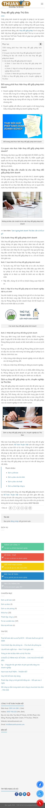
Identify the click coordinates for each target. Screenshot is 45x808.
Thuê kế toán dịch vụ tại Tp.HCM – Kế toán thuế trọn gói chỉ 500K (22, 639)
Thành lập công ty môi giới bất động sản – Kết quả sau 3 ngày (21, 681)
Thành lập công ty (12, 545)
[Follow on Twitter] (24, 794)
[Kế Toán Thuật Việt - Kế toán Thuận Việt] (19, 4)
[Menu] (42, 3)
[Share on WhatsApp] (10, 508)
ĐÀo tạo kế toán (11, 574)
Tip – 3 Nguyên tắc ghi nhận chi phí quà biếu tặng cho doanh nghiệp (20, 666)
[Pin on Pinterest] (26, 508)
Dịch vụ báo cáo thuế (15, 482)
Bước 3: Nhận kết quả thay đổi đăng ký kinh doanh (24, 74)
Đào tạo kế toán (6, 625)
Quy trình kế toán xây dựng (10, 676)
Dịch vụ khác (5, 604)
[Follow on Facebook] (16, 794)
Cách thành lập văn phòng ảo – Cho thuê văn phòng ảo (21, 645)
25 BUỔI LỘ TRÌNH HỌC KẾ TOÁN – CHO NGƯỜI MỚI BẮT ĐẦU (22, 659)
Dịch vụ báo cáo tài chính (16, 477)
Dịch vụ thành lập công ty (16, 486)
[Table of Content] (40, 44)
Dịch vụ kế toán (13, 473)
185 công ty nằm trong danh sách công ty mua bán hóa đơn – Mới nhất (22, 688)
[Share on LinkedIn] (30, 508)
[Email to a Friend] (22, 508)
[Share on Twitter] (18, 508)
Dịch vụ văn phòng (7, 608)
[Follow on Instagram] (20, 794)
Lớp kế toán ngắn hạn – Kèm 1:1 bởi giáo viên (17, 649)
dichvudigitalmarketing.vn (32, 805)
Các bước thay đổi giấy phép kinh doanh (18, 61)
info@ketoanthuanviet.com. (15, 724)
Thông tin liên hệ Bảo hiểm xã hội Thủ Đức (16, 653)
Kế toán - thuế (10, 555)
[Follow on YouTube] (28, 794)
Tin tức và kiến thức (8, 621)
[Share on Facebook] (14, 508)
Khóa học (4, 613)
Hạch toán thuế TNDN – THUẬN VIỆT (14, 672)
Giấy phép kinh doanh (13, 565)
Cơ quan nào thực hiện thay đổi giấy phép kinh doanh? (22, 53)
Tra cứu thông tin (12, 584)
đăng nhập (15, 521)
